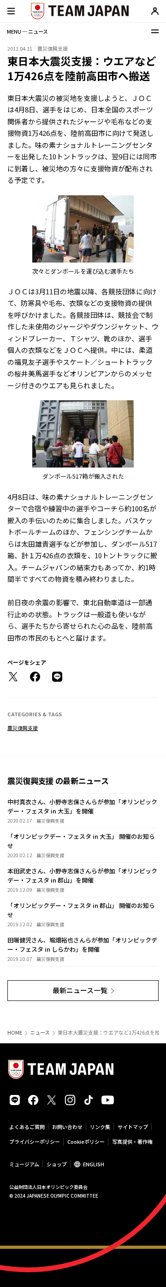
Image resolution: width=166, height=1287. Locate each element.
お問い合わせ (67, 1126)
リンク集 (100, 1126)
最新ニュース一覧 (80, 990)
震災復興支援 (22, 727)
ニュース (40, 1032)
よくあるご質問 (27, 1126)
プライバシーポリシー (34, 1141)
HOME (14, 1032)
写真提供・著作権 (132, 1141)
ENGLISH (93, 1164)
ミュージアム (24, 1164)
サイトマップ (133, 1126)
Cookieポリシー (86, 1141)
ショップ (57, 1164)
